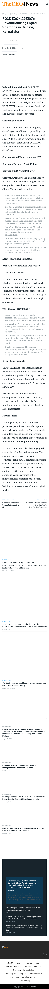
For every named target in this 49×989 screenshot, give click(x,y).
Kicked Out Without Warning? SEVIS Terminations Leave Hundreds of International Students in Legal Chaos (24, 927)
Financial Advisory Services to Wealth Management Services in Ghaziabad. (19, 766)
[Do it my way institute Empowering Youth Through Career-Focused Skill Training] (24, 845)
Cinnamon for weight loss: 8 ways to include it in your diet (12, 504)
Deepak (11, 890)
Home (4, 13)
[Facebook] (24, 695)
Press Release (6, 726)
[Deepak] (7, 41)
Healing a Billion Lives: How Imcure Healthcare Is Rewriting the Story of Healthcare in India (23, 798)
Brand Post (11, 13)
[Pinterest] (24, 707)
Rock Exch (11, 54)
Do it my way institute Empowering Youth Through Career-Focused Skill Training (24, 829)
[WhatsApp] (24, 712)
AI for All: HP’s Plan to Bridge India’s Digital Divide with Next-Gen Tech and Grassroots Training (23, 918)
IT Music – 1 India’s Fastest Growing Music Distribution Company (36, 504)
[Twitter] (24, 701)
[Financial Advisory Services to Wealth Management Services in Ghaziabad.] (24, 782)
